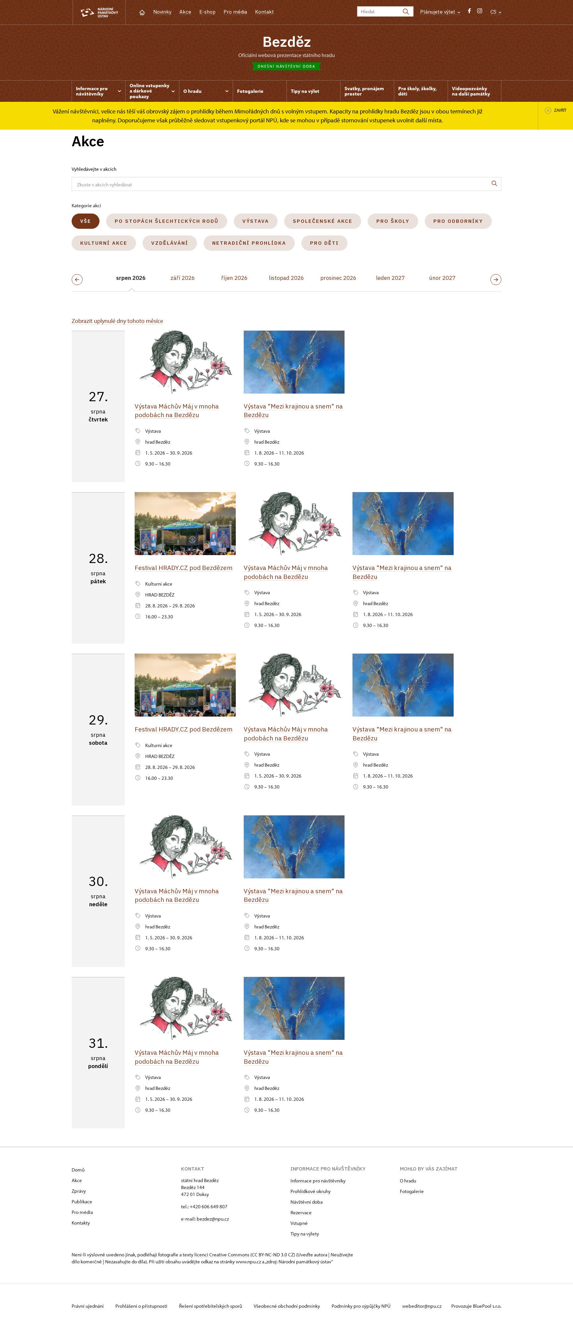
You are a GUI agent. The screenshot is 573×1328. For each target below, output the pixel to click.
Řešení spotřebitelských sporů (211, 1306)
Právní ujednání (88, 1306)
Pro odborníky (458, 221)
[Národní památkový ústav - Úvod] (99, 12)
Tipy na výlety (304, 1234)
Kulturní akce (103, 243)
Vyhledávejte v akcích (94, 169)
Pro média (235, 12)
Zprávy (79, 1191)
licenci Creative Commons (221, 1254)
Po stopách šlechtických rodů (167, 221)
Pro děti (324, 243)
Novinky (162, 12)
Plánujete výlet (438, 12)
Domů (78, 1170)
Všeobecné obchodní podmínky (287, 1306)
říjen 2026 (234, 278)
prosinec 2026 (338, 278)
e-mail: (188, 1219)
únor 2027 (442, 278)
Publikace (82, 1201)
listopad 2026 (286, 278)
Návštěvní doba (306, 1202)
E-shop (207, 12)
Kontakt (264, 12)
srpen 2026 (131, 278)
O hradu (408, 1180)
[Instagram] (479, 12)
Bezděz (286, 41)
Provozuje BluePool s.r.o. (476, 1306)
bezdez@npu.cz (213, 1219)
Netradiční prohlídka (249, 243)
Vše (85, 221)
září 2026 (182, 278)
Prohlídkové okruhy (310, 1191)
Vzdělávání (169, 243)
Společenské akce (322, 221)
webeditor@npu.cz (421, 1306)
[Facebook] (469, 12)
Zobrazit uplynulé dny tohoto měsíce (117, 321)
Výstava (255, 221)
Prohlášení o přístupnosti (141, 1306)
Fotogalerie (412, 1191)
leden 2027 (390, 278)
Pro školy (393, 221)
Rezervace (301, 1212)
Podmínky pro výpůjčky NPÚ (362, 1306)
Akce (185, 12)
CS (494, 12)
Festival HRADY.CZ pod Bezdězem (183, 568)
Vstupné (299, 1223)
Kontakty (81, 1223)
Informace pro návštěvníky (318, 1180)
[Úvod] (142, 12)
